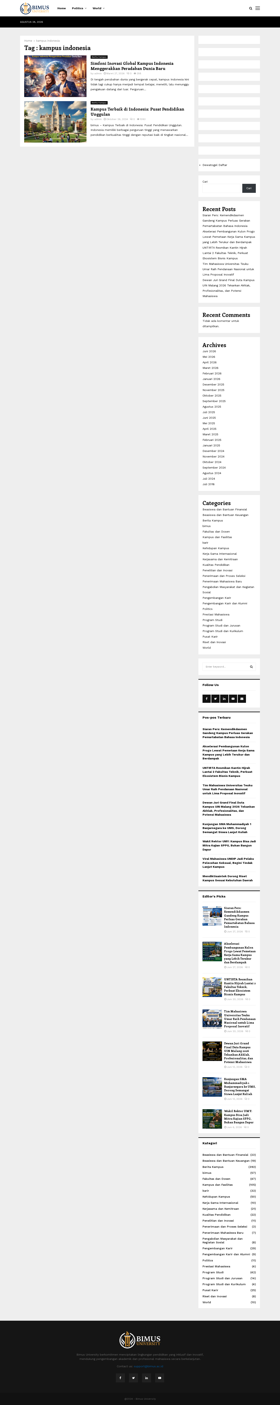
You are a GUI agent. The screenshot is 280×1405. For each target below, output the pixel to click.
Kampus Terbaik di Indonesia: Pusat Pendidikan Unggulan (137, 111)
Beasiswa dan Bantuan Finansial (225, 509)
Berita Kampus (99, 57)
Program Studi (212, 620)
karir (205, 542)
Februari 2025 (212, 439)
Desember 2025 (213, 384)
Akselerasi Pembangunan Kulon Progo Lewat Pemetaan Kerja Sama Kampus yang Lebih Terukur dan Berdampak (229, 237)
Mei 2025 (209, 423)
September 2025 (214, 401)
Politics (77, 8)
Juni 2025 (209, 417)
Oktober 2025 (212, 395)
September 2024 (214, 467)
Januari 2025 (211, 445)
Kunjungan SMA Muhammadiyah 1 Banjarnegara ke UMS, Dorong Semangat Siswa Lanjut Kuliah (227, 828)
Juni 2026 (209, 351)
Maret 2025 (210, 434)
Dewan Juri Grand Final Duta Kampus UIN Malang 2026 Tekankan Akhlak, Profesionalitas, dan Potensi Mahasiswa (238, 1052)
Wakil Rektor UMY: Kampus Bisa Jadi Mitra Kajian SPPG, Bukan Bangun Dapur (229, 845)
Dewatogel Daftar (215, 165)
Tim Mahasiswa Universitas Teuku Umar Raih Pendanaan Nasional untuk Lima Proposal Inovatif (228, 269)
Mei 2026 (209, 356)
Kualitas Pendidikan (216, 564)
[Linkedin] (146, 1377)
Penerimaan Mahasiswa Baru (222, 581)
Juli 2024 (209, 478)
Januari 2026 (211, 379)
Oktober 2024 (212, 462)
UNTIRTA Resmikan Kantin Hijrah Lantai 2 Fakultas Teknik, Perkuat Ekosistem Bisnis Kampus (225, 253)
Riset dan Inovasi (214, 642)
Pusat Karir (210, 636)
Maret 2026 (211, 367)
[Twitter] (133, 1377)
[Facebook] (120, 1377)
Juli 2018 (209, 484)
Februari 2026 (212, 373)
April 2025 (209, 428)
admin (98, 73)
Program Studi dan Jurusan (221, 625)
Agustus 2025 (212, 406)
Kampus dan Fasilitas (217, 537)
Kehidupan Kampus (216, 548)
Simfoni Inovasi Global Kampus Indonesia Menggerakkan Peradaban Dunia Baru (132, 65)
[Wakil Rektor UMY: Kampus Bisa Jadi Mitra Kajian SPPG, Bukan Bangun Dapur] (212, 1119)
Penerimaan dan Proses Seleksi (224, 575)
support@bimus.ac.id (148, 1366)
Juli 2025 (209, 412)
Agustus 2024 (212, 473)
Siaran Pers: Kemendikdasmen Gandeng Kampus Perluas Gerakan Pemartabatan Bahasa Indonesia (226, 220)
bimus (207, 526)
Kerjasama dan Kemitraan (220, 559)
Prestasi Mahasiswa (216, 614)
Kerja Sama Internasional (220, 553)
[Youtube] (159, 1377)
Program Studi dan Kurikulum (223, 631)
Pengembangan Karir (217, 597)
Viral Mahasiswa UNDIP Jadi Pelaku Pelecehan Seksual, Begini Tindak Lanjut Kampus (228, 862)
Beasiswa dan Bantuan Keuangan (225, 515)
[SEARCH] (251, 667)
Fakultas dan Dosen (216, 531)
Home (61, 8)
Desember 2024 (213, 451)
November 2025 (213, 390)
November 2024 (213, 456)
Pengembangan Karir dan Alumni (225, 603)
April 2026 (210, 362)
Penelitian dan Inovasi (217, 570)
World (97, 8)
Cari (205, 181)
